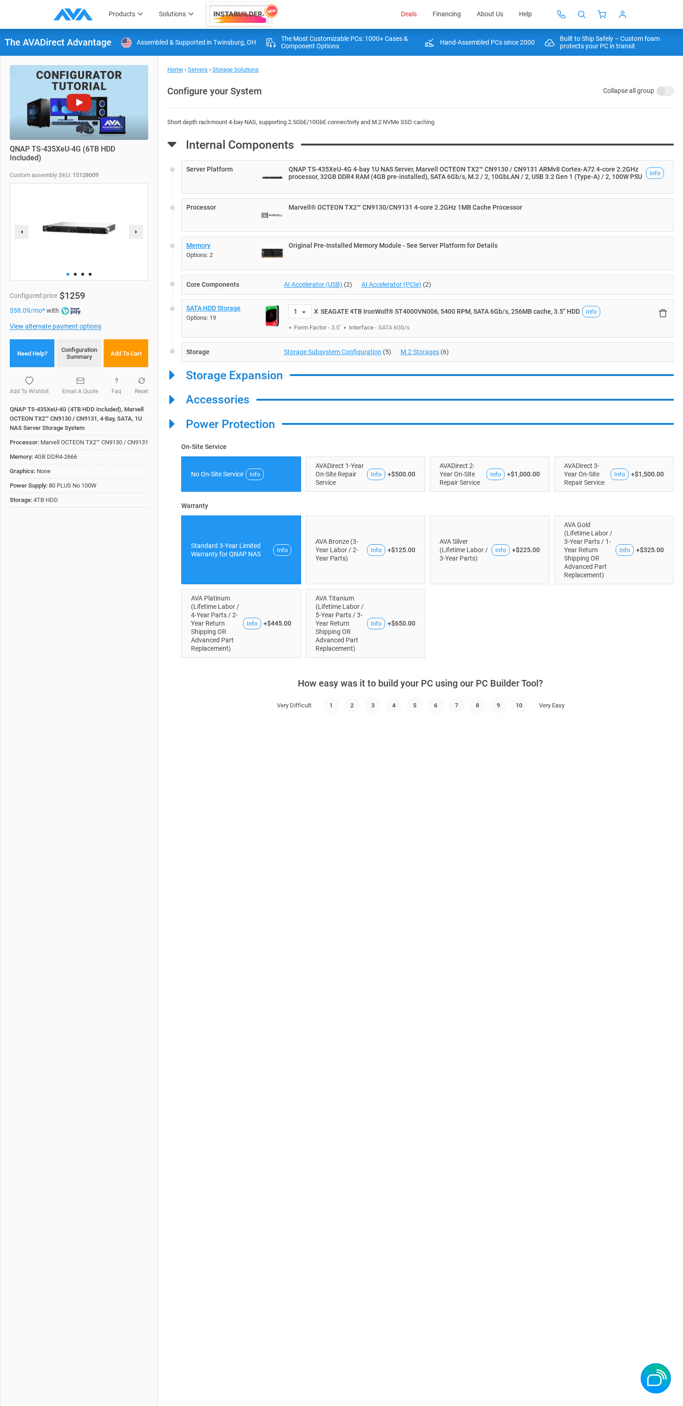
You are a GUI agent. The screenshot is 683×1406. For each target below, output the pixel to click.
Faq (116, 391)
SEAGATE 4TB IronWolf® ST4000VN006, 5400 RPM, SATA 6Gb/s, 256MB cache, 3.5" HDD (450, 311)
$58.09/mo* (28, 310)
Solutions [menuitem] (172, 14)
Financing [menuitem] (447, 14)
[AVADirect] (73, 14)
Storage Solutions (235, 69)
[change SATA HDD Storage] (427, 318)
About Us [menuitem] (490, 14)
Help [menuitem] (525, 14)
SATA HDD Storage (213, 308)
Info (655, 173)
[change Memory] (427, 253)
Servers (198, 69)
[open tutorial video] (79, 102)
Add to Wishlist (29, 391)
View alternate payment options (55, 326)
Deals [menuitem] (409, 14)
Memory (198, 245)
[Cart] (602, 14)
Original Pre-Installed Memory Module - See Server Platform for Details (393, 245)
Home (175, 69)
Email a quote (80, 391)
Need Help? (32, 353)
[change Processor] (427, 215)
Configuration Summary (79, 353)
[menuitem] (242, 14)
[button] (67, 274)
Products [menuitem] (122, 14)
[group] (79, 228)
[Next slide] (136, 232)
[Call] (561, 14)
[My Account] (623, 14)
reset (141, 391)
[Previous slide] (22, 232)
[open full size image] (272, 177)
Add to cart (126, 353)
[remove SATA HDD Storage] (663, 313)
